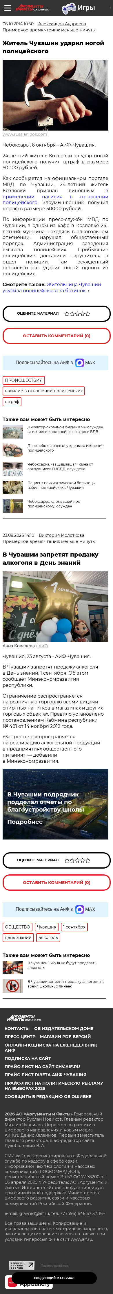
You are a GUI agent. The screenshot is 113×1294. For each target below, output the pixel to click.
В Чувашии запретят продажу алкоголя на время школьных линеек (66, 983)
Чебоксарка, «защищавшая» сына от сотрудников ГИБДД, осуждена (60, 466)
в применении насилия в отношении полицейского (55, 197)
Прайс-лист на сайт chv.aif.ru (42, 1066)
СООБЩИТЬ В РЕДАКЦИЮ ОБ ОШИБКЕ (48, 1096)
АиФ (43, 645)
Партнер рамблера (54, 1265)
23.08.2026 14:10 (18, 535)
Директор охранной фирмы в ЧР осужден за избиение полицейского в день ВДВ (65, 429)
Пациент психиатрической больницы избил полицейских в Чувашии (61, 485)
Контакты (17, 1028)
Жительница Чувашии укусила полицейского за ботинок (52, 287)
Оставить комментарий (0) (56, 335)
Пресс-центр (20, 1036)
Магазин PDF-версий (65, 1036)
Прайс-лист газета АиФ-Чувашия (45, 1074)
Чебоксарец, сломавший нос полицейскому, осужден (54, 503)
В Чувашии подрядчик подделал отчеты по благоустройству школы (45, 802)
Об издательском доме (63, 1028)
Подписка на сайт (28, 1058)
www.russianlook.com (25, 134)
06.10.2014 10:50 (18, 23)
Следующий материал (54, 1278)
